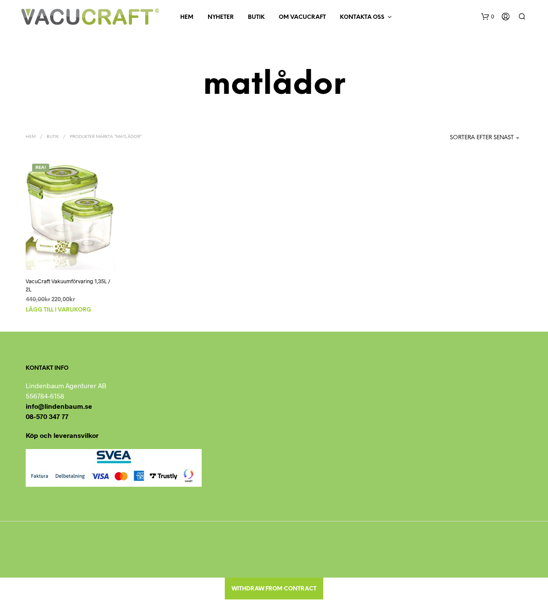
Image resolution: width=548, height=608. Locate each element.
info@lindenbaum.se (59, 406)
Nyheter (221, 17)
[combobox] (471, 138)
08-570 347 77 (47, 416)
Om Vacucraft (302, 17)
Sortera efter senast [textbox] (482, 138)
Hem (187, 17)
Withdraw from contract (274, 589)
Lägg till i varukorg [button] (58, 310)
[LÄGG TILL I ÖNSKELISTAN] (71, 254)
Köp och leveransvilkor (62, 435)
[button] (487, 16)
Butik (256, 17)
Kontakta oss (362, 17)
